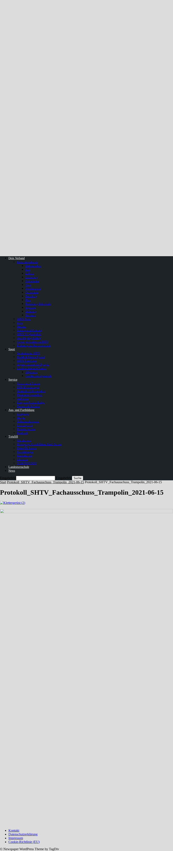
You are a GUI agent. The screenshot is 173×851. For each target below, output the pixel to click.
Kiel (27, 269)
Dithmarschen (33, 265)
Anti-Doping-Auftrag (29, 337)
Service (12, 379)
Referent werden (26, 429)
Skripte (21, 417)
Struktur (21, 326)
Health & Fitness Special (31, 356)
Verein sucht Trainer (28, 383)
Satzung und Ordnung (29, 330)
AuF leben (23, 398)
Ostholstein (31, 292)
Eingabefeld (8, 478)
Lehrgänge (23, 413)
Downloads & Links (28, 406)
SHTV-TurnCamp (27, 360)
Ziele (20, 322)
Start (3, 482)
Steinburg (30, 311)
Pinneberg (31, 296)
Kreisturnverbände (27, 262)
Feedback (22, 432)
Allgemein (31, 372)
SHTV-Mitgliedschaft (29, 334)
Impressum (15, 838)
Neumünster (32, 281)
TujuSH (13, 436)
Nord (28, 284)
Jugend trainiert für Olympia (33, 364)
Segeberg (30, 307)
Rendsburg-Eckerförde (38, 303)
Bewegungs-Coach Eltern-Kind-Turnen (39, 444)
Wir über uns (24, 440)
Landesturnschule (18, 467)
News (11, 470)
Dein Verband (16, 258)
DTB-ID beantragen (28, 387)
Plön (28, 300)
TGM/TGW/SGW (27, 463)
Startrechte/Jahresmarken (31, 391)
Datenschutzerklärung (23, 834)
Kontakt (13, 830)
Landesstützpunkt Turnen (31, 368)
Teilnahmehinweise (28, 421)
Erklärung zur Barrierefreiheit (33, 345)
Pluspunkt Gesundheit (29, 394)
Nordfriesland (33, 288)
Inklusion (22, 459)
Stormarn (30, 315)
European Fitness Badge (31, 402)
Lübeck (29, 273)
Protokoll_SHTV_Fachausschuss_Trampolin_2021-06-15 (45, 482)
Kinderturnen (24, 455)
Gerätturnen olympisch (38, 375)
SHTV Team (24, 318)
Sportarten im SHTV (28, 353)
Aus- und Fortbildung (21, 410)
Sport (11, 349)
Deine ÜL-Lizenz (26, 448)
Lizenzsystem (24, 425)
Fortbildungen (25, 451)
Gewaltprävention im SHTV (33, 341)
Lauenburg (31, 277)
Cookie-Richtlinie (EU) (24, 842)
